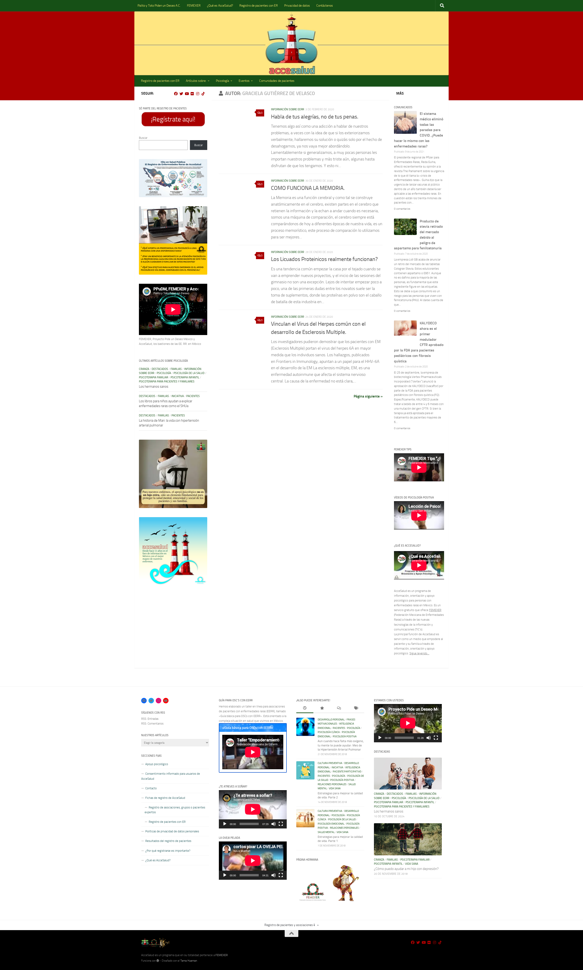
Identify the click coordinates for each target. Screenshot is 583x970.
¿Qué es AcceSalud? (220, 6)
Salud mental (326, 832)
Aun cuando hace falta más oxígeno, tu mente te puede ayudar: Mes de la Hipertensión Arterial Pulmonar (341, 745)
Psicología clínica (329, 732)
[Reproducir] (224, 824)
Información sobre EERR (287, 109)
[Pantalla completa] (281, 824)
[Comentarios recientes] (338, 708)
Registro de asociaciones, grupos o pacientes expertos (175, 810)
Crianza (144, 369)
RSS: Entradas (150, 718)
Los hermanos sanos (153, 386)
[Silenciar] (273, 824)
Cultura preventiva (330, 763)
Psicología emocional (331, 823)
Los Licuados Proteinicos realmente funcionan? (324, 259)
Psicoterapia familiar (153, 377)
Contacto (151, 788)
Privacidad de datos (297, 6)
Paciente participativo (347, 771)
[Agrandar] (201, 165)
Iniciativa (177, 396)
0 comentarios (402, 208)
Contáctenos (324, 6)
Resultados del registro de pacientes (168, 841)
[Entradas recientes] (304, 708)
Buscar (143, 137)
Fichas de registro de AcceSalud (165, 798)
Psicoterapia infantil (185, 377)
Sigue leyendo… (419, 653)
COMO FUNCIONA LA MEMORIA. (308, 188)
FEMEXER (194, 6)
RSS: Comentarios (152, 723)
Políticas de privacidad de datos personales (172, 831)
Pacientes (193, 396)
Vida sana (335, 788)
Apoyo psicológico (156, 764)
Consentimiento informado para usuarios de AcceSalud (170, 776)
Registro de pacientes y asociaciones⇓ (290, 925)
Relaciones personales (332, 784)
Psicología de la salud (189, 373)
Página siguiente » (368, 396)
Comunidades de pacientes (276, 81)
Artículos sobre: (196, 81)
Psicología (222, 81)
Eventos (244, 81)
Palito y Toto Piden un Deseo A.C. (159, 6)
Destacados (160, 369)
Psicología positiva (345, 736)
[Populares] (321, 708)
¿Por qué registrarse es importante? (167, 850)
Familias (176, 369)
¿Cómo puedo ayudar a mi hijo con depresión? (406, 869)
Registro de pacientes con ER (258, 6)
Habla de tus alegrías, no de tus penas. (314, 117)
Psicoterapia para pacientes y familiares (166, 381)
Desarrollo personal (331, 719)
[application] (253, 809)
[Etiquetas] (355, 708)
